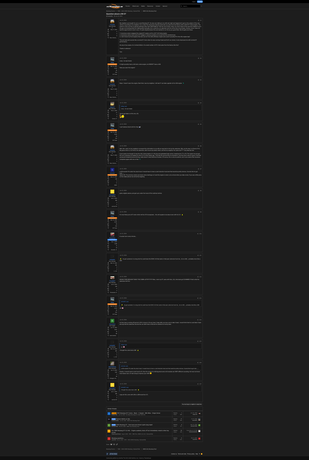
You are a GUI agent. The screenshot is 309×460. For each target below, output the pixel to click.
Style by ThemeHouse (145, 458)
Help (197, 454)
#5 (200, 124)
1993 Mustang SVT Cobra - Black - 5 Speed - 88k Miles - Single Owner (138, 413)
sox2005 (114, 439)
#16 (200, 362)
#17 (200, 384)
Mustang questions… (118, 438)
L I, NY (115, 271)
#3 (200, 80)
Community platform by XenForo (122, 458)
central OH (114, 206)
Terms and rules (182, 454)
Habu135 (195, 414)
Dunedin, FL (114, 249)
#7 (200, 169)
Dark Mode (114, 454)
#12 (200, 276)
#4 (200, 103)
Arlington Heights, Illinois (116, 378)
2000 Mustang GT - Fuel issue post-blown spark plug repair (134, 425)
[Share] (198, 20)
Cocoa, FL (114, 118)
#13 (200, 298)
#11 (200, 255)
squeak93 (194, 420)
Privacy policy (191, 454)
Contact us (174, 454)
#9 (200, 212)
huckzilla (110, 16)
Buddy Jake (114, 414)
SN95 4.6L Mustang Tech (133, 420)
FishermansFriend (116, 434)
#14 (200, 319)
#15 (200, 341)
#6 (200, 146)
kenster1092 (115, 426)
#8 (200, 190)
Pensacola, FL (113, 292)
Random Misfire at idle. (123, 419)
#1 (200, 20)
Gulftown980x (115, 420)
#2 (200, 58)
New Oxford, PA (114, 37)
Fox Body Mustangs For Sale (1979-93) (135, 414)
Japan (115, 185)
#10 (200, 233)
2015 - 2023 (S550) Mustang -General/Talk (135, 439)
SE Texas (115, 74)
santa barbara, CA (114, 335)
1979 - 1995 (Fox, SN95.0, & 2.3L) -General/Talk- (141, 434)
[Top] (199, 454)
